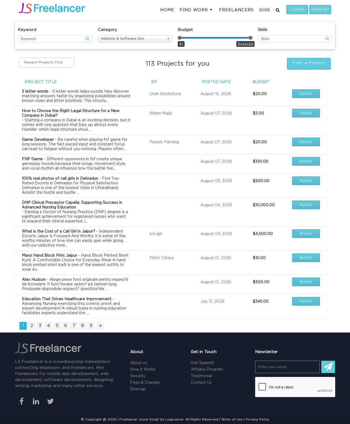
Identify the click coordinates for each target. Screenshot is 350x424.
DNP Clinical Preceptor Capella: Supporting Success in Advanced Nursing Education (72, 205)
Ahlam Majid (161, 113)
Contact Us (201, 383)
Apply (306, 94)
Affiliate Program (207, 369)
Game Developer (38, 140)
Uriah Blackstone (165, 94)
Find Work (194, 10)
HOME (167, 10)
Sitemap (138, 389)
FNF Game (32, 159)
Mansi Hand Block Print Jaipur (49, 255)
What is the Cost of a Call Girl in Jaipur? (58, 231)
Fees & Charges (145, 383)
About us (138, 363)
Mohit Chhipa (162, 258)
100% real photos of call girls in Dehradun (60, 179)
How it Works (143, 369)
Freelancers (236, 10)
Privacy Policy (257, 419)
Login (297, 9)
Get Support (202, 363)
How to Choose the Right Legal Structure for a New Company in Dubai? (70, 113)
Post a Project (309, 63)
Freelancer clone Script (139, 419)
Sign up (320, 9)
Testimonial (201, 376)
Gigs (264, 10)
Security (137, 376)
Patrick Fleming (164, 142)
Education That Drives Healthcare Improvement (67, 299)
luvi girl (156, 234)
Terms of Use (232, 419)
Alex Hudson (34, 280)
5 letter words (35, 91)
